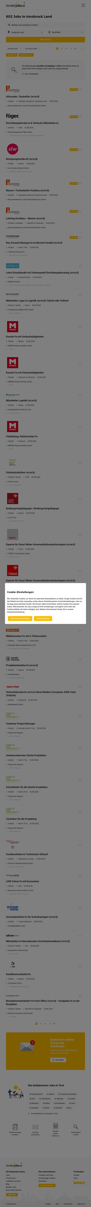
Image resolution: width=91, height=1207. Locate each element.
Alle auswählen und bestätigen (20, 618)
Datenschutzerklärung (15, 612)
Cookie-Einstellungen (43, 618)
